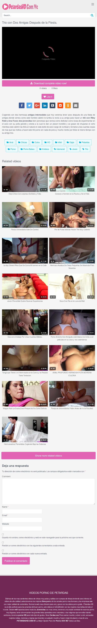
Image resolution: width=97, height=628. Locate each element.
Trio (86, 149)
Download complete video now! (50, 83)
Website (5, 523)
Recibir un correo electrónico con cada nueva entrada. (24, 553)
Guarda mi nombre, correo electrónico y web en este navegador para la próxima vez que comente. (43, 537)
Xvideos (45, 149)
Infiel (59, 142)
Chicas (23, 142)
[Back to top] (93, 622)
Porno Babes (28, 149)
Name (5, 506)
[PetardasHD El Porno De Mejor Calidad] (21, 6)
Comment (6, 476)
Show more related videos (48, 455)
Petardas (85, 142)
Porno (13, 149)
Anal (11, 142)
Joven (74, 149)
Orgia (71, 142)
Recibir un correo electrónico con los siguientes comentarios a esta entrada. (33, 545)
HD (48, 142)
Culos (37, 142)
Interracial (60, 149)
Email (5, 515)
